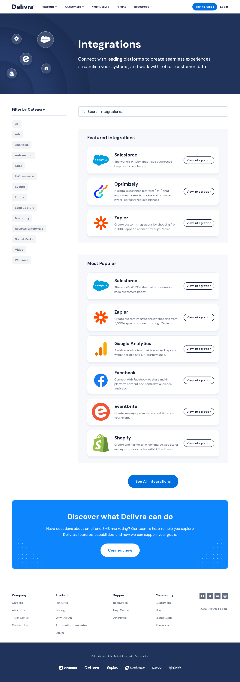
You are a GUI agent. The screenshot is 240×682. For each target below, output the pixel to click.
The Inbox (162, 625)
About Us (18, 610)
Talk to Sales (204, 7)
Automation (23, 155)
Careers (17, 603)
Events (20, 187)
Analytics (21, 145)
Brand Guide (164, 618)
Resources (120, 603)
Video (19, 250)
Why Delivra (100, 7)
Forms (19, 197)
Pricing (122, 7)
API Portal (120, 618)
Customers (163, 603)
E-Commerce (24, 176)
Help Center (121, 610)
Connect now (120, 550)
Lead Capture (24, 208)
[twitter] (210, 596)
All (17, 124)
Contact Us (20, 625)
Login (224, 7)
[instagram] (225, 596)
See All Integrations (153, 481)
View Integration (199, 160)
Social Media (24, 239)
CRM (18, 166)
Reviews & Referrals (29, 229)
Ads (17, 134)
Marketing (22, 218)
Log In (60, 633)
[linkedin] (217, 596)
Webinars (21, 260)
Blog (158, 610)
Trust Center (21, 618)
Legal (223, 609)
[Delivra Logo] (23, 6)
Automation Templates (71, 625)
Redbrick (118, 656)
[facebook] (203, 596)
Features (62, 603)
